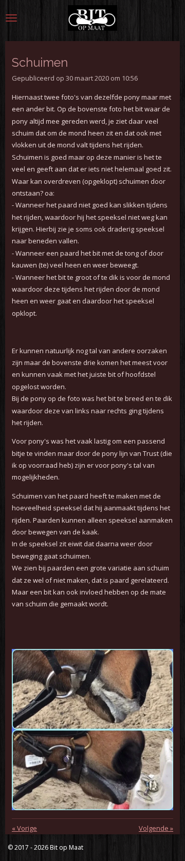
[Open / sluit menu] (11, 18)
